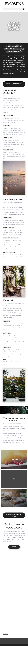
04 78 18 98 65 (14, 547)
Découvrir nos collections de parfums (14, 515)
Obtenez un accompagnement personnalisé (14, 84)
